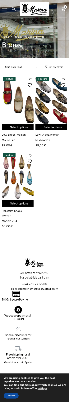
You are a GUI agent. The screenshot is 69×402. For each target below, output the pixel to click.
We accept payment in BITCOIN (18, 317)
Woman (21, 134)
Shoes (12, 134)
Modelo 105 (42, 140)
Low (4, 134)
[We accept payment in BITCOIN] (18, 310)
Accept (11, 395)
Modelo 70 (8, 140)
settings (42, 388)
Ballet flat (7, 210)
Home (5, 36)
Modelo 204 (9, 221)
